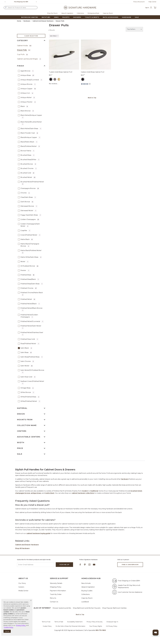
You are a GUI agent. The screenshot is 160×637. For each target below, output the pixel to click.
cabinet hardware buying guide (38, 533)
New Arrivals (86, 583)
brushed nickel (136, 491)
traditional (94, 491)
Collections (85, 594)
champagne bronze (22, 493)
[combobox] (20, 7)
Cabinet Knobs (24, 45)
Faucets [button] (65, 17)
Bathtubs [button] (46, 17)
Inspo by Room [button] (108, 13)
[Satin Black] (50, 79)
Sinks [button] (56, 17)
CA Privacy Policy (111, 626)
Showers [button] (77, 17)
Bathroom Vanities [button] (29, 17)
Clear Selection (31, 36)
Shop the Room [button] (52, 13)
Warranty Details (56, 583)
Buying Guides (86, 591)
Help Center (152, 2)
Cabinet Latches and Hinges (29, 59)
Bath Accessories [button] (110, 17)
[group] (21, 2)
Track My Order (56, 594)
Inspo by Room (86, 598)
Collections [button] (80, 13)
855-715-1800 (101, 630)
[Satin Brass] (59, 79)
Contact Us (54, 602)
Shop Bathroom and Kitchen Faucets (86, 608)
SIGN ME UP (64, 564)
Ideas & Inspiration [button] (67, 13)
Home (19, 21)
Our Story (22, 583)
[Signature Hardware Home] (80, 7)
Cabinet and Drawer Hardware (42, 21)
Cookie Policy (47, 626)
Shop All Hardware (22, 548)
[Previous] (5, 1)
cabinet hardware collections (83, 493)
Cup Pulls (22, 54)
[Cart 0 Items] (155, 7)
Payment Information (58, 591)
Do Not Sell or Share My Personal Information (70, 626)
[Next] (37, 1)
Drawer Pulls (23, 50)
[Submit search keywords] (6, 7)
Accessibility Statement (74, 622)
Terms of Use (46, 622)
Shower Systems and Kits (62, 608)
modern (85, 491)
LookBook (85, 602)
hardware (125, 479)
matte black (49, 493)
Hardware (26, 21)
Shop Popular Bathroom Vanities (114, 608)
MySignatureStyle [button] (93, 13)
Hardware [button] (126, 17)
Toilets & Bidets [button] (92, 17)
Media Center (23, 591)
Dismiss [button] (7, 631)
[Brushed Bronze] (54, 79)
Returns (53, 598)
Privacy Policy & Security (94, 622)
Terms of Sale (58, 622)
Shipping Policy (55, 587)
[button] (31, 600)
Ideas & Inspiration (88, 587)
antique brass (36, 493)
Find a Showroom (139, 2)
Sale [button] (137, 17)
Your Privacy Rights (95, 626)
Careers (21, 587)
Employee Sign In (112, 622)
